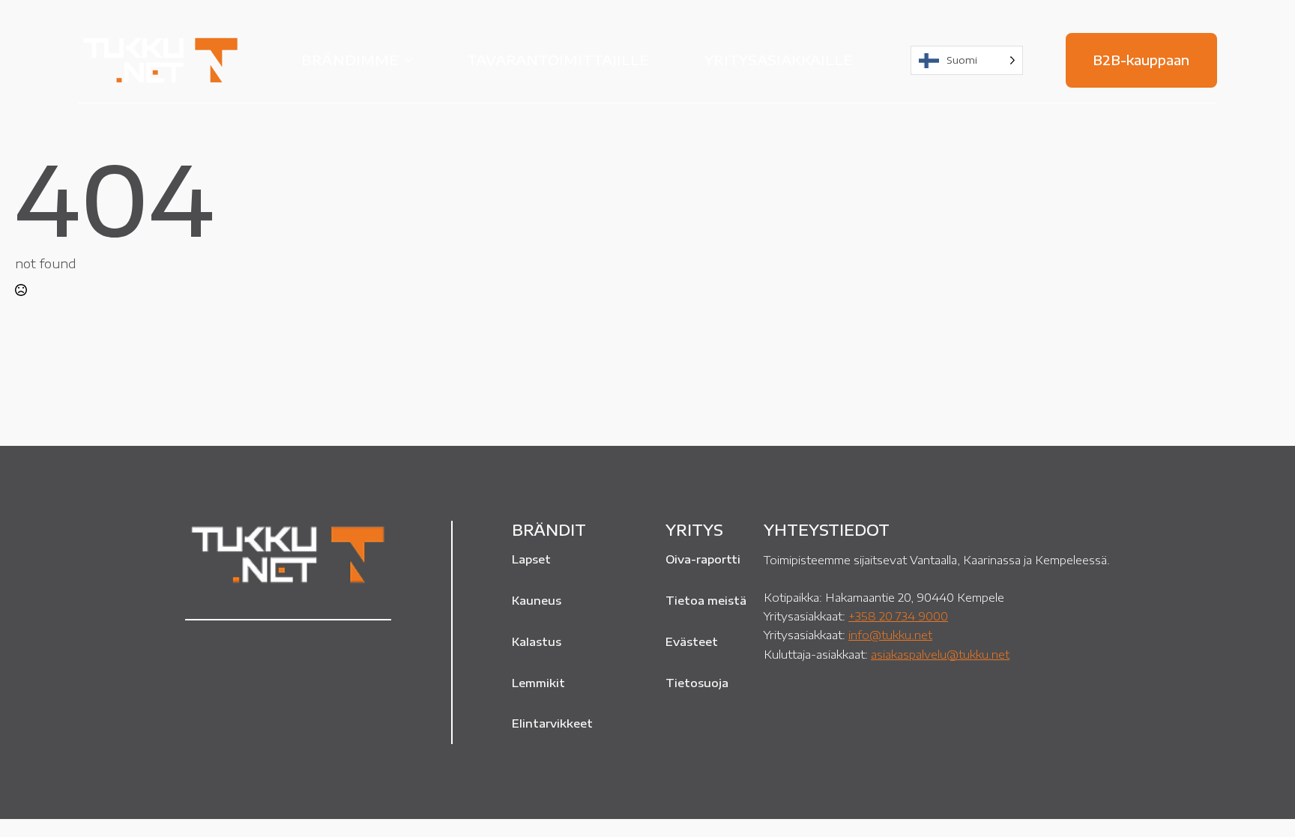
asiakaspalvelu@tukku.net (940, 654)
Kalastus (536, 641)
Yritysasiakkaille (778, 59)
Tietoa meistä (705, 600)
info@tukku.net (890, 634)
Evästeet (691, 641)
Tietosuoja (696, 682)
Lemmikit (538, 682)
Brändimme (350, 59)
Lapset (531, 559)
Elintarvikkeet (552, 723)
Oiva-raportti (702, 559)
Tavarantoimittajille (558, 59)
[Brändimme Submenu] (413, 60)
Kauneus (536, 600)
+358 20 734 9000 (898, 615)
